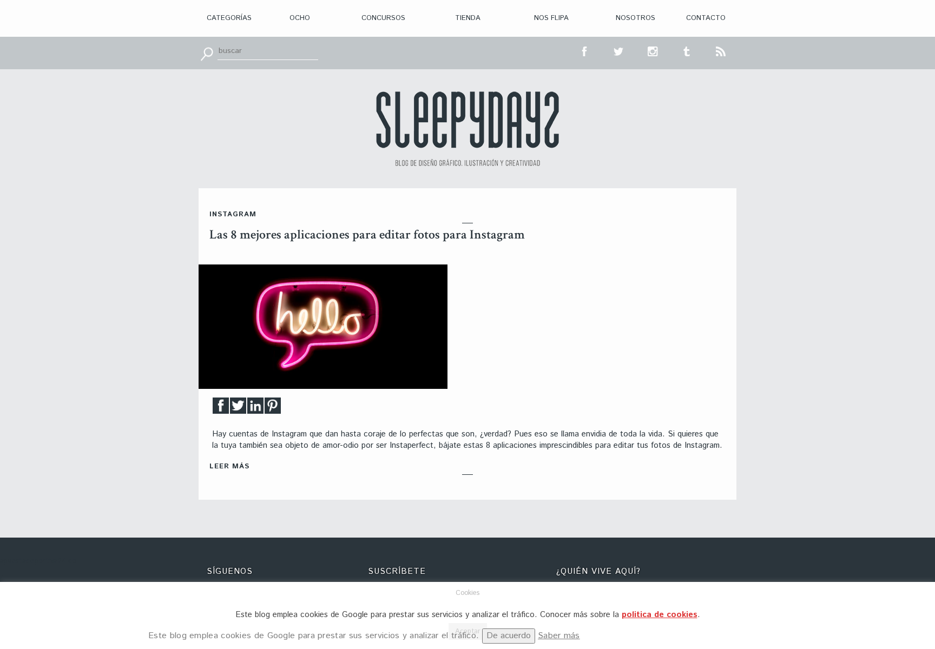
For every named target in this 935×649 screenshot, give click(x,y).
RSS (721, 50)
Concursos (383, 18)
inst (653, 50)
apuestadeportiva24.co (38, 561)
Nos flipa (551, 18)
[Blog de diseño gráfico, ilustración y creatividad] (467, 128)
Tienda (467, 18)
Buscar (207, 53)
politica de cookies (659, 614)
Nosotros (635, 18)
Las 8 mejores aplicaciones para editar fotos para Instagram (367, 234)
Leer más (229, 466)
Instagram (232, 214)
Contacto (706, 18)
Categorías (229, 18)
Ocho (299, 18)
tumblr (687, 50)
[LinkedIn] (255, 409)
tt (619, 50)
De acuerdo (508, 636)
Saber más (559, 636)
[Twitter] (238, 409)
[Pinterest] (272, 409)
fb (585, 50)
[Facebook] (220, 409)
